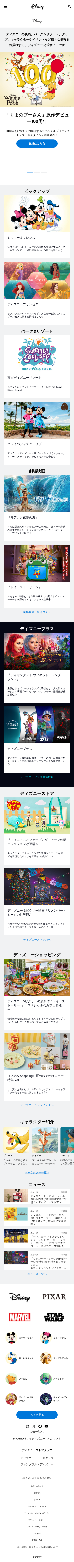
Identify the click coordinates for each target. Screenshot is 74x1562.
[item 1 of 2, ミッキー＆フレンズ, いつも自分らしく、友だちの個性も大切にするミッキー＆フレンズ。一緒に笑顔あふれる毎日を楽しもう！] (37, 213)
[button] (37, 141)
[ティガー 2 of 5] (45, 1140)
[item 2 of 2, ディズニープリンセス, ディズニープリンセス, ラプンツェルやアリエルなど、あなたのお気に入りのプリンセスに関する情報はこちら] (37, 280)
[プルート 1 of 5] (16, 1140)
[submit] (69, 6)
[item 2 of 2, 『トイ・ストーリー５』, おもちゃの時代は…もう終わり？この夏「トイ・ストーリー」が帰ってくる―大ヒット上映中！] (37, 563)
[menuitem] (5, 6)
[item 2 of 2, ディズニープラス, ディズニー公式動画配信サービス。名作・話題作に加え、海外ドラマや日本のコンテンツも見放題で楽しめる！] (37, 724)
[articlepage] (16, 1201)
